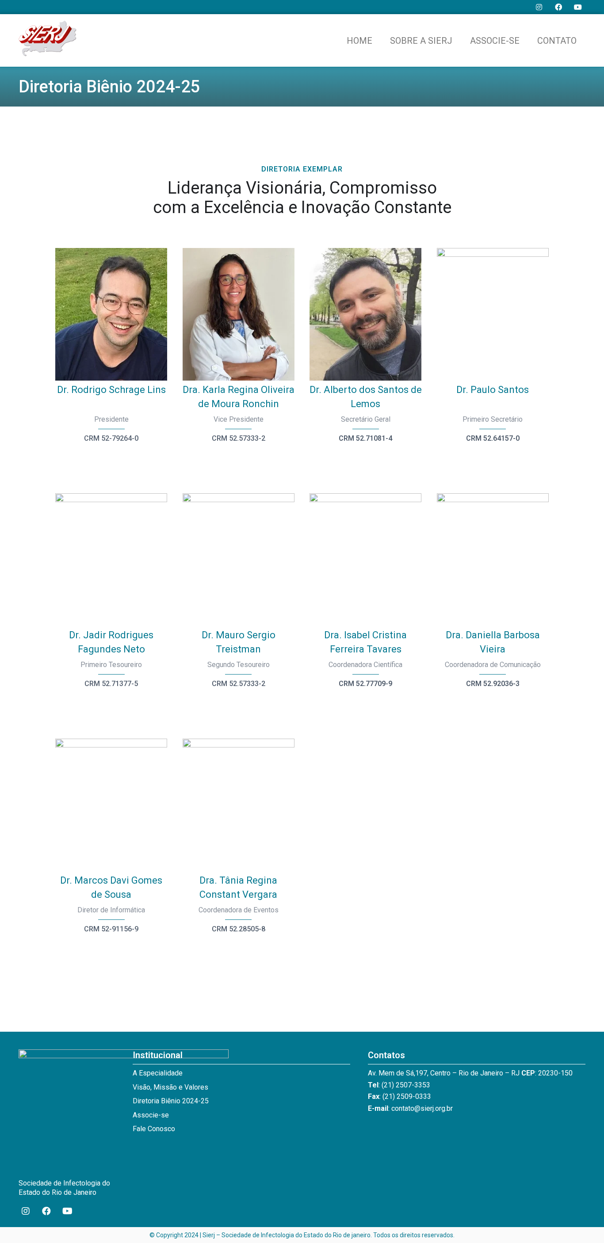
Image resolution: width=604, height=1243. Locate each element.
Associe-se (495, 40)
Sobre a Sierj (421, 40)
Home (359, 40)
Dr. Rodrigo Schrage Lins (111, 389)
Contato (557, 40)
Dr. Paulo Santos (492, 389)
